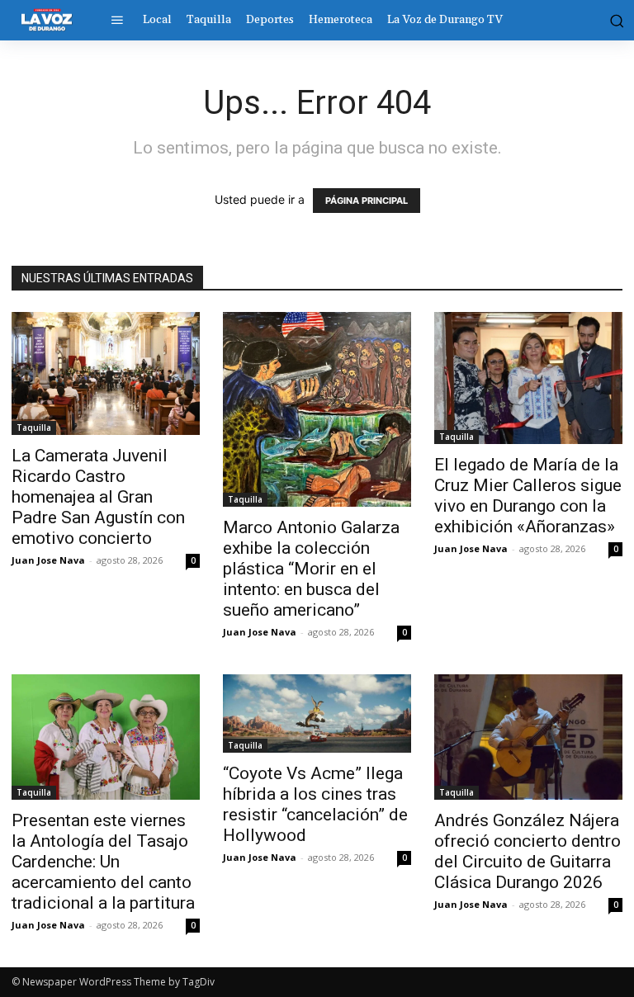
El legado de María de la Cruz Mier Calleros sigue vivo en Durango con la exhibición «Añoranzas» (528, 495)
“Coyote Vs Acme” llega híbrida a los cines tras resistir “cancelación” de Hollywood (315, 804)
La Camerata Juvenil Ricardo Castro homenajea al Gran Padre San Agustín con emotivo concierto (98, 497)
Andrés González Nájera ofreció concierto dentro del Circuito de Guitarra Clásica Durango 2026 (527, 851)
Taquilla (34, 427)
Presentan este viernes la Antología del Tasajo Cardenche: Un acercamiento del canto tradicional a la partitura (103, 861)
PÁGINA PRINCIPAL (366, 200)
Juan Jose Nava (48, 560)
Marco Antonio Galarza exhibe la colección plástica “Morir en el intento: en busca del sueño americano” (311, 568)
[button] (615, 20)
